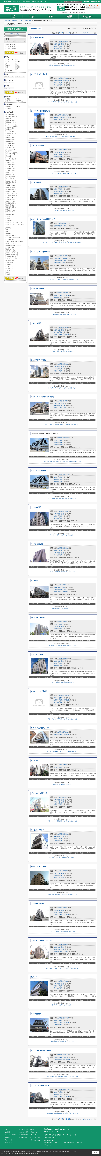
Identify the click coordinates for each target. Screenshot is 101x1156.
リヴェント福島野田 (37, 288)
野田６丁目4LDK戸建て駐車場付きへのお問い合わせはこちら (62, 424)
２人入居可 (10, 132)
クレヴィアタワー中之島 (39, 74)
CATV (8, 233)
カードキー (10, 147)
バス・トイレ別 (11, 201)
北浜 (64, 262)
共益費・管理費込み (12, 48)
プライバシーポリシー (11, 1134)
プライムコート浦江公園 (39, 793)
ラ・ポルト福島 (36, 507)
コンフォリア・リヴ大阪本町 (40, 252)
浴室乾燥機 (10, 205)
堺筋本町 (65, 258)
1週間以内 (20, 101)
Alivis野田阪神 (36, 1014)
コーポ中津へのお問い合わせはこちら (62, 608)
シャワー (9, 212)
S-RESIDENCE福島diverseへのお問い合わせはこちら (62, 1113)
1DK (7, 61)
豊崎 (65, 223)
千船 (61, 444)
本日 (18, 99)
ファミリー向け (11, 162)
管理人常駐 (10, 139)
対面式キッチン (11, 199)
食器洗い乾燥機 (11, 195)
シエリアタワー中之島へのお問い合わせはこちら (62, 388)
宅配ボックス (11, 243)
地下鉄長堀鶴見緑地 (59, 1059)
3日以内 (9, 101)
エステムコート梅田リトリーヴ (41, 940)
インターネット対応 (13, 237)
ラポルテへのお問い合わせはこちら (62, 1005)
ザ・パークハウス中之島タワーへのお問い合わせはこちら (62, 136)
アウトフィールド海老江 (39, 691)
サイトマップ (8, 1140)
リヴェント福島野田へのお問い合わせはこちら (62, 314)
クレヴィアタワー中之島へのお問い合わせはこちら (62, 102)
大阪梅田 (65, 591)
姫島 (61, 442)
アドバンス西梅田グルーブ (40, 728)
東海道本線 (57, 802)
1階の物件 (10, 264)
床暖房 (9, 218)
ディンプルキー (11, 247)
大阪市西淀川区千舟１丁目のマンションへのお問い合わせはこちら (62, 461)
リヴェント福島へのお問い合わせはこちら (62, 351)
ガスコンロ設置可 (12, 153)
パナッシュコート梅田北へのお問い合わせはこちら (62, 894)
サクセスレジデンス (37, 830)
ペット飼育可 (11, 114)
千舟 (67, 437)
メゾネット (10, 170)
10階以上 (9, 266)
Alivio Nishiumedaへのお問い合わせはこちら (62, 65)
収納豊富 (9, 228)
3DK (7, 67)
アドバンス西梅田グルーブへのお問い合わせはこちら (62, 751)
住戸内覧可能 (11, 257)
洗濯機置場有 (11, 189)
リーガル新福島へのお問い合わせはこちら (62, 210)
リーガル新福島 (36, 182)
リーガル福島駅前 (37, 544)
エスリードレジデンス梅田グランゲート (44, 219)
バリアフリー (11, 133)
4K (7, 69)
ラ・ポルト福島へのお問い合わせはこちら (62, 535)
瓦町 (66, 256)
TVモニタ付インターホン (14, 241)
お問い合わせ (24, 1129)
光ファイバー (11, 235)
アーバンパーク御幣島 (38, 470)
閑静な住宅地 (11, 122)
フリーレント (11, 145)
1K (18, 59)
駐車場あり (10, 260)
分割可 (9, 135)
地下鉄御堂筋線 (58, 226)
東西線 (55, 46)
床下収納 (9, 220)
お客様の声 (23, 1137)
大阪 (62, 802)
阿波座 (66, 1057)
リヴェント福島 (36, 323)
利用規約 (7, 1137)
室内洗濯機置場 (11, 164)
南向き (9, 272)
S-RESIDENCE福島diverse (40, 1085)
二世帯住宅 (10, 143)
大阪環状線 (57, 44)
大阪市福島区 (61, 41)
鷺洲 (66, 327)
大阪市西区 (60, 1054)
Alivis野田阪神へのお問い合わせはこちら (62, 1041)
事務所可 (9, 130)
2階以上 (9, 262)
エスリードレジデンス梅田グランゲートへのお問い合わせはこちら (62, 242)
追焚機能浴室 (11, 203)
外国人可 (9, 151)
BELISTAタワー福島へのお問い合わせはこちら (62, 645)
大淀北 (66, 732)
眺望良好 (9, 141)
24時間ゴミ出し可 (12, 255)
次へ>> (91, 33)
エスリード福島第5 (37, 903)
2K (7, 63)
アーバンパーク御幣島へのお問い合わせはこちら (62, 498)
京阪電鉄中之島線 (59, 81)
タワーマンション (36, 1137)
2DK (18, 63)
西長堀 (68, 1059)
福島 (66, 41)
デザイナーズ (11, 124)
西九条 (63, 405)
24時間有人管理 (11, 251)
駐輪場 (9, 184)
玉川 (65, 407)
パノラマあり (10, 108)
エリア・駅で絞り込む (15, 34)
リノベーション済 (12, 126)
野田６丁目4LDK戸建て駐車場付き (42, 397)
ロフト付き (10, 168)
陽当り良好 (10, 120)
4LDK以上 (9, 71)
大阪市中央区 (61, 256)
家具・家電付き (11, 188)
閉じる (96, 1152)
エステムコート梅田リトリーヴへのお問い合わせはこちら (62, 968)
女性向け (9, 160)
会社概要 (7, 1132)
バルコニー (10, 174)
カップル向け (11, 159)
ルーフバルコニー (12, 176)
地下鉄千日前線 (58, 295)
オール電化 (10, 178)
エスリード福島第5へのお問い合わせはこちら (62, 931)
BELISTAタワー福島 (38, 617)
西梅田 (66, 951)
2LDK (8, 65)
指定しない (10, 99)
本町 (65, 260)
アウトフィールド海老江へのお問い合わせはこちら (62, 719)
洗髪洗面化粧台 (11, 211)
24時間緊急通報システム (14, 245)
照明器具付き (11, 182)
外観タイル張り (11, 191)
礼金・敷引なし (10, 46)
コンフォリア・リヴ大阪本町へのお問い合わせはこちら (62, 279)
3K (18, 65)
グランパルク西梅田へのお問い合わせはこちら (62, 173)
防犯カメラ (10, 249)
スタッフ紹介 (24, 1132)
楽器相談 (9, 118)
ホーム (6, 1129)
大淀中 (66, 797)
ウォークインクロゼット (14, 222)
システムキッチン (12, 197)
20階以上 (9, 268)
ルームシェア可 (11, 155)
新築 (32, 1129)
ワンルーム (9, 59)
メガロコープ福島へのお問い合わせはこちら (62, 682)
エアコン (9, 216)
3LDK (18, 67)
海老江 (67, 695)
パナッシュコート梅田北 (39, 867)
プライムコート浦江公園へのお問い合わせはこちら (62, 821)
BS (8, 231)
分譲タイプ (10, 137)
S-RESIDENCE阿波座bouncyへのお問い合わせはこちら (62, 1076)
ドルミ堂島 (34, 760)
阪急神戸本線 (57, 587)
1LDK (18, 61)
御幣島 (61, 440)
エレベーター (11, 180)
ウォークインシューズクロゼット (15, 225)
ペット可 (33, 1134)
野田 (61, 297)
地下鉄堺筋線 (57, 258)
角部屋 (9, 274)
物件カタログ (8, 1142)
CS (8, 230)
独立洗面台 (10, 214)
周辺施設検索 (24, 1134)
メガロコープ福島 (37, 654)
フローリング (11, 166)
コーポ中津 (34, 581)
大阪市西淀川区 (61, 437)
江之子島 (66, 1054)
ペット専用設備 (11, 116)
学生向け (9, 157)
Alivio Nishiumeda (37, 37)
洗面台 (9, 209)
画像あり (9, 106)
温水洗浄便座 (11, 207)
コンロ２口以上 (11, 193)
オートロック (11, 239)
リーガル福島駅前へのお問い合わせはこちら (62, 571)
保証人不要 (10, 128)
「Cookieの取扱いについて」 (20, 1153)
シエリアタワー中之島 (38, 360)
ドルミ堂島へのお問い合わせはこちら (62, 784)
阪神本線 (56, 48)
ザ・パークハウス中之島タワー (41, 111)
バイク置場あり (11, 186)
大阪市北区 (60, 115)
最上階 (9, 270)
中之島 (67, 81)
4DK (18, 69)
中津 (65, 226)
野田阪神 (66, 295)
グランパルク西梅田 (37, 145)
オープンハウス (11, 149)
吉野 (66, 292)
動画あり (19, 106)
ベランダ (9, 172)
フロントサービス (12, 253)
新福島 (61, 46)
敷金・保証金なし (11, 44)
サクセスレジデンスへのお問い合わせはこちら (62, 857)
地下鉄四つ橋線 (58, 951)
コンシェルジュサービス (14, 258)
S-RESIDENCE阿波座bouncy (41, 1050)
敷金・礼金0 (34, 1132)
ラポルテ (34, 977)
